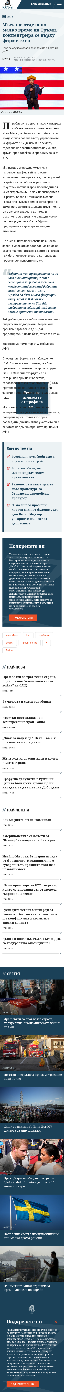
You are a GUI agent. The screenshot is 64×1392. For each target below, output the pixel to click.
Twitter (9, 650)
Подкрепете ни (23, 617)
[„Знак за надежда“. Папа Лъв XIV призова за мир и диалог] (32, 1105)
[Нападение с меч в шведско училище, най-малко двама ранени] (32, 1212)
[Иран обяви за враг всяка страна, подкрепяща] (32, 997)
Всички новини (41, 4)
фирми (9, 642)
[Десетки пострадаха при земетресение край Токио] (32, 1053)
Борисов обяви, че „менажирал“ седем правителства (28, 472)
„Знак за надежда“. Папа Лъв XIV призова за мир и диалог (28, 1128)
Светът (10, 17)
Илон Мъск (12, 635)
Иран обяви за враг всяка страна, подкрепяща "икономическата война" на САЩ (32, 1023)
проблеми (44, 635)
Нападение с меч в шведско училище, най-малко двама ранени (32, 1236)
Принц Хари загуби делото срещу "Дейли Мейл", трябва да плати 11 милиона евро (29, 1182)
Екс (28, 635)
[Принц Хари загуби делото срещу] (32, 1157)
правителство (29, 642)
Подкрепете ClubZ (22, 1384)
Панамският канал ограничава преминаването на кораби (27, 1288)
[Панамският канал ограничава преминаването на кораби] (32, 1264)
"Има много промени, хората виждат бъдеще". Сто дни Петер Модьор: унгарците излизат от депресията (35, 514)
